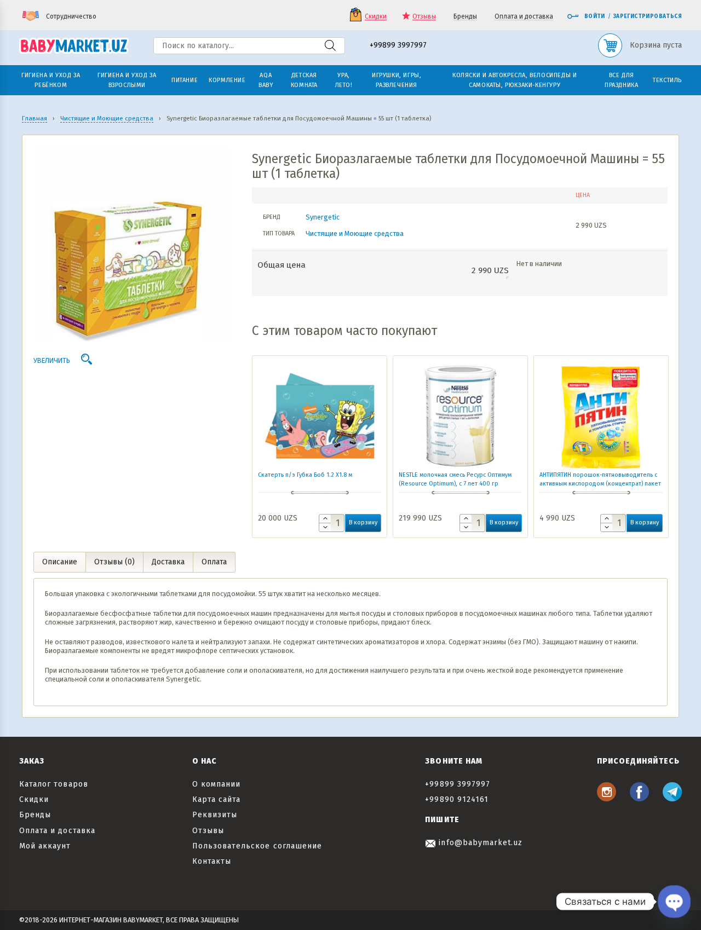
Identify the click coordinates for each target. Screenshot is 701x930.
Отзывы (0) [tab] (114, 562)
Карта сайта (216, 799)
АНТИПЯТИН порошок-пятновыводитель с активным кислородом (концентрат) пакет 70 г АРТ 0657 (600, 483)
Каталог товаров (53, 784)
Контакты (211, 861)
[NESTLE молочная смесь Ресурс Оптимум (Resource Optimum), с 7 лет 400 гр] (460, 416)
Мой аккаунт (45, 846)
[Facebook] (639, 798)
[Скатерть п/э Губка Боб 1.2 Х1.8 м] (319, 416)
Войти (594, 16)
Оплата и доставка (524, 16)
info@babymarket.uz (479, 842)
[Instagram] (606, 798)
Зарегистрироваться (647, 16)
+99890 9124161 (457, 799)
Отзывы (424, 16)
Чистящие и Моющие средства (355, 233)
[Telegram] (672, 798)
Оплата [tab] (214, 562)
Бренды (465, 16)
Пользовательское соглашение (257, 846)
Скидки (376, 16)
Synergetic (323, 217)
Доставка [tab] (168, 562)
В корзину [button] (363, 522)
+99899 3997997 (398, 45)
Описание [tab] (59, 562)
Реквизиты (214, 814)
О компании (216, 784)
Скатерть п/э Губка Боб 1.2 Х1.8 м (305, 474)
